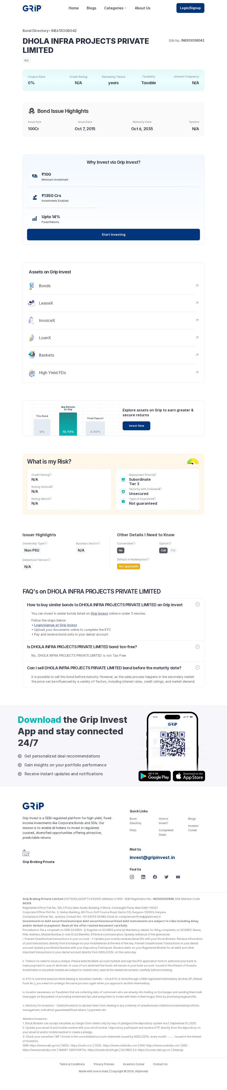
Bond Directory (36, 30)
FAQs (133, 830)
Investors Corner (133, 1064)
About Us (142, 8)
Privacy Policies (104, 1064)
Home (74, 8)
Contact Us (160, 1064)
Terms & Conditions (72, 1064)
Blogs (91, 8)
